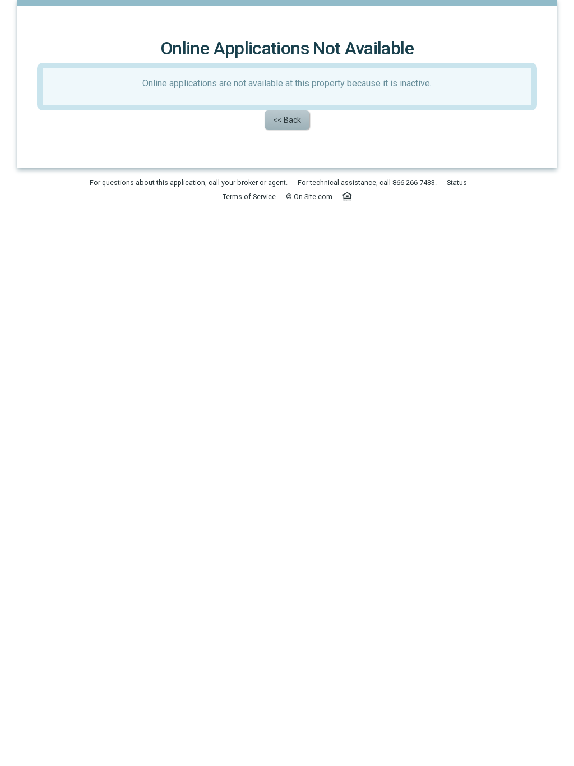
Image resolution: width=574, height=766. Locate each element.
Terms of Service (249, 196)
